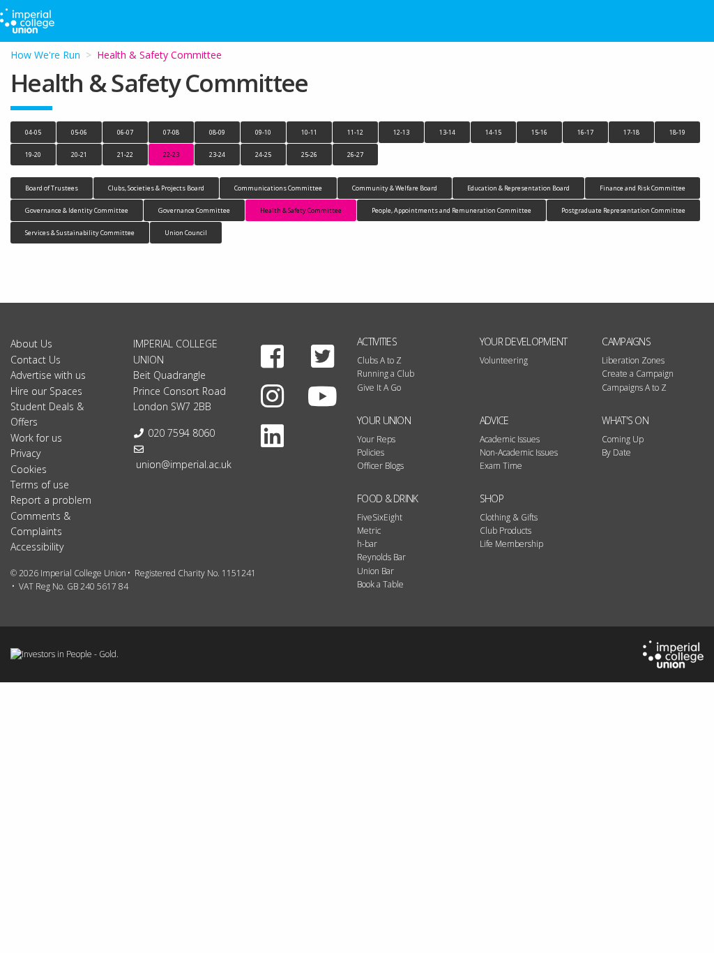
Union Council (186, 232)
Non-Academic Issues (519, 452)
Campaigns (626, 341)
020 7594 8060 (181, 433)
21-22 (125, 154)
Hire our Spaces (46, 391)
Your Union (384, 420)
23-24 (217, 154)
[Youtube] (323, 395)
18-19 (677, 132)
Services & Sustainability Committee (80, 232)
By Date (616, 452)
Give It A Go (379, 387)
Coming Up (623, 439)
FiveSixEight (379, 517)
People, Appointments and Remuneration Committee (451, 210)
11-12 (355, 132)
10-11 (309, 132)
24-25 (263, 154)
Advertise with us (48, 375)
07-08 (171, 132)
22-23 (171, 154)
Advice (494, 420)
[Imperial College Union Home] (673, 653)
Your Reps (376, 439)
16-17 (585, 132)
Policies (370, 452)
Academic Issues (510, 439)
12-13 (401, 132)
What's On (625, 420)
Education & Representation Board (518, 188)
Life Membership (511, 544)
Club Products (505, 530)
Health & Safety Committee (301, 210)
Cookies (28, 469)
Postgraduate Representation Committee (623, 210)
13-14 (447, 132)
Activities (377, 341)
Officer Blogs (380, 466)
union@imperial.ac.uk (183, 464)
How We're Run (45, 54)
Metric (369, 530)
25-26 (309, 154)
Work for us (36, 437)
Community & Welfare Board (394, 188)
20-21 (79, 154)
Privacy (25, 453)
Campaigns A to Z (634, 387)
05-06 (79, 132)
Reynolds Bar (381, 557)
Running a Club (385, 374)
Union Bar (375, 571)
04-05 (33, 132)
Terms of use (39, 484)
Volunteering (504, 360)
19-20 (33, 154)
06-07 (125, 132)
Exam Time (501, 466)
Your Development (524, 341)
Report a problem (50, 499)
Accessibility (36, 546)
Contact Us (35, 359)
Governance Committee (194, 210)
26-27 (355, 154)
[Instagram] (272, 395)
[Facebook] (272, 356)
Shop (491, 498)
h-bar (367, 544)
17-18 (631, 132)
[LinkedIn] (272, 435)
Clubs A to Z (379, 360)
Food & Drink (387, 498)
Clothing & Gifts (509, 517)
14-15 (493, 132)
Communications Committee (278, 188)
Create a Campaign (638, 374)
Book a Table (380, 584)
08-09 (217, 132)
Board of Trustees (51, 188)
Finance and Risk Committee (642, 188)
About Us (31, 343)
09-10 (263, 132)
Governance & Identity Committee (76, 210)
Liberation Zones (633, 360)
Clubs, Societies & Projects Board (156, 188)
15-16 (539, 132)
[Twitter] (323, 356)
